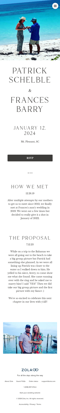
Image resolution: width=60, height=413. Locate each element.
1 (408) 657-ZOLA (30, 387)
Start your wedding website (30, 393)
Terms (39, 404)
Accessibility (23, 404)
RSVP (30, 158)
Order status (33, 381)
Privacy (32, 404)
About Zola (9, 381)
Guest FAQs (21, 381)
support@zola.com (48, 381)
